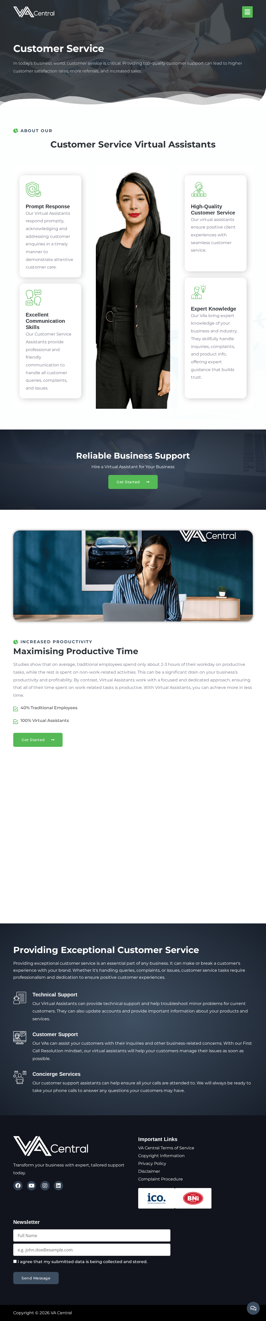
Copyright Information (161, 1155)
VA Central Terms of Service (166, 1147)
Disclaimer (149, 1171)
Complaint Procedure (160, 1179)
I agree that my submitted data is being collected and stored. (83, 1261)
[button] (247, 12)
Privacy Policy (152, 1163)
